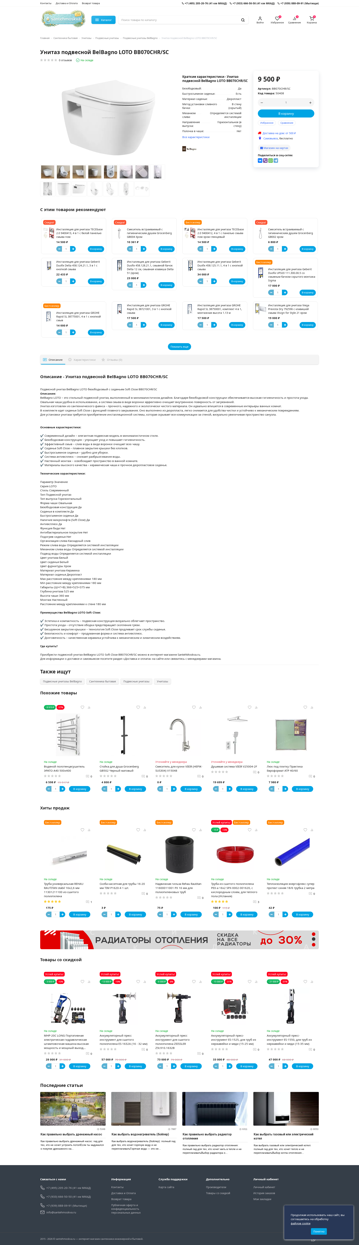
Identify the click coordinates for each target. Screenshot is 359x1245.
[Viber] (265, 160)
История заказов (264, 1193)
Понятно (318, 1231)
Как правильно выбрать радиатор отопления (207, 1136)
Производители (216, 1187)
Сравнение (286, 122)
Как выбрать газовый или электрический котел (283, 1136)
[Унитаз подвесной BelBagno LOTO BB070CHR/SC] (47, 172)
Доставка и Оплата (67, 3)
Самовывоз (270, 138)
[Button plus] (73, 249)
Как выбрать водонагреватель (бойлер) (140, 1134)
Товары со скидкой (218, 1193)
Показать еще (179, 346)
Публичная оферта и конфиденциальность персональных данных (126, 1208)
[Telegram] (276, 160)
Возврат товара (91, 3)
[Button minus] (59, 249)
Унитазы (86, 38)
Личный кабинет (264, 1187)
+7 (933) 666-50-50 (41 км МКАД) (253, 3)
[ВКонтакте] (260, 160)
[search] (242, 20)
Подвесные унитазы (107, 38)
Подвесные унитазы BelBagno (140, 38)
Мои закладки (262, 1199)
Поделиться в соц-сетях (275, 155)
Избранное (266, 122)
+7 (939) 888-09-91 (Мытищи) (299, 3)
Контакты (45, 3)
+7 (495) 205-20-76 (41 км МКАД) (205, 3)
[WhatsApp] (270, 160)
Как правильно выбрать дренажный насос (71, 1134)
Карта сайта (166, 1187)
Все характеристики (196, 137)
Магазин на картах (275, 148)
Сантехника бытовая (65, 38)
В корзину (286, 113)
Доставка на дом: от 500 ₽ (279, 133)
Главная (45, 38)
